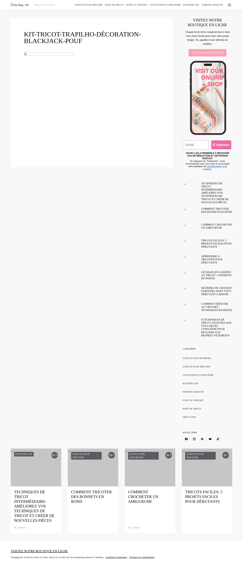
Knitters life (191, 5)
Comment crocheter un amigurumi (143, 497)
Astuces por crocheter (197, 358)
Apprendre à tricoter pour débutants (211, 259)
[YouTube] (210, 439)
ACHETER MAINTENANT (207, 52)
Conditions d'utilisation (116, 557)
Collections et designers (165, 5)
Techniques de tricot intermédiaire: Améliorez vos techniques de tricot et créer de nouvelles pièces (215, 193)
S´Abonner (221, 145)
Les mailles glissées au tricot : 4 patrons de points (216, 275)
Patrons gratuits (212, 5)
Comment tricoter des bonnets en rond (91, 497)
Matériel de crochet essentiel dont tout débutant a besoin (216, 291)
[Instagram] (194, 439)
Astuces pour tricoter (88, 5)
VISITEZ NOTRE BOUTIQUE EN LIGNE (39, 551)
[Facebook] (186, 439)
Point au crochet (136, 5)
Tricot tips (189, 417)
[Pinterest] (202, 439)
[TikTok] (218, 439)
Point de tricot (114, 5)
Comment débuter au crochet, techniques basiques (216, 306)
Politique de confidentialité (142, 557)
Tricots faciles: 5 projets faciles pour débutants (216, 243)
